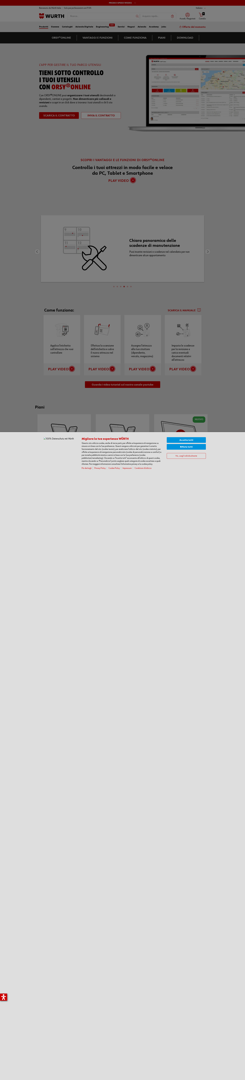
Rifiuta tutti (186, 447)
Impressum (127, 468)
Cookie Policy (114, 468)
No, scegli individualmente (186, 456)
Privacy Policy (100, 468)
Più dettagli (87, 468)
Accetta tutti (186, 440)
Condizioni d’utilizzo (143, 468)
